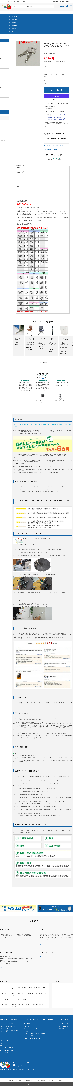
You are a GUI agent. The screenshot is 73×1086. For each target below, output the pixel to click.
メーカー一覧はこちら (48, 1019)
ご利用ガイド (55, 1)
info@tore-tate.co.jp (21, 1066)
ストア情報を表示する (50, 108)
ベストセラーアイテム (16, 16)
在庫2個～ (14, 22)
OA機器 (11, 1030)
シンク (47, 1028)
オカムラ (26, 1031)
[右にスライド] (45, 358)
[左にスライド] (39, 358)
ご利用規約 (18, 1080)
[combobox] (33, 6)
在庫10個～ (14, 19)
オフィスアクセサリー (4, 1030)
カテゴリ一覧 (7, 15)
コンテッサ (27, 1033)
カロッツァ (33, 1035)
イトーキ (26, 1037)
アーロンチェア (28, 1025)
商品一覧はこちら (15, 1019)
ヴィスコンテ (43, 1033)
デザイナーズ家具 (3, 1031)
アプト (26, 1030)
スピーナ (26, 1038)
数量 (45, 80)
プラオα (35, 1038)
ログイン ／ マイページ (4, 1052)
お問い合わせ (68, 1)
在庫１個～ (14, 30)
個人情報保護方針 (28, 1080)
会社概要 (62, 1)
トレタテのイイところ (63, 1023)
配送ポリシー (61, 1080)
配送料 (48, 61)
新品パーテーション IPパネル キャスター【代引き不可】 (19, 339)
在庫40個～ (14, 25)
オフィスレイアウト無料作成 (64, 1025)
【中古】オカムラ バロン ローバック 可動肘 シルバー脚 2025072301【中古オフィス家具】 (41, 341)
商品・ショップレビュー (64, 1028)
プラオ (31, 1038)
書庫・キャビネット (9, 1025)
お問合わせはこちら (19, 463)
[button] (64, 118)
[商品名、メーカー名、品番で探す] (52, 6)
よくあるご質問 (3, 1050)
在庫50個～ (14, 27)
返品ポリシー (52, 1080)
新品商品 (14, 31)
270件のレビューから (42, 377)
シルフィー (27, 1035)
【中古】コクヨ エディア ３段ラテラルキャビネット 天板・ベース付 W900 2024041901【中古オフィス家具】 (64, 342)
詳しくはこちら (45, 945)
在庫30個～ (14, 24)
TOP (2, 15)
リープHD (43, 1028)
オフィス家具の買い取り (64, 1026)
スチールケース (27, 1026)
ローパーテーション (11, 1028)
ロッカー (14, 18)
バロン (32, 1033)
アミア (26, 1028)
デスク (12, 1023)
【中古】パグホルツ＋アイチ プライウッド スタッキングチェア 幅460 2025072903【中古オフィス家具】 (30, 342)
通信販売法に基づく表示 (40, 1080)
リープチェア (31, 1028)
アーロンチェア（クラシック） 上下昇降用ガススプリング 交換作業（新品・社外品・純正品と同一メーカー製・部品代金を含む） (53, 343)
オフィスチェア (7, 1023)
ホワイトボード (3, 1028)
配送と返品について (4, 1045)
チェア (1, 1023)
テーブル (1, 1025)
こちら (58, 130)
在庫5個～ (14, 28)
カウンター (2, 1026)
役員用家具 (12, 1026)
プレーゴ (40, 1038)
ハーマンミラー (27, 1023)
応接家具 (7, 1026)
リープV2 (38, 1028)
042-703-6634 (20, 1064)
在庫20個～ (14, 21)
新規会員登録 (2, 1054)
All (12, 15)
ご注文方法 (2, 1043)
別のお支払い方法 (56, 99)
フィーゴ (37, 1033)
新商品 (13, 33)
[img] (42, 376)
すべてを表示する (42, 362)
